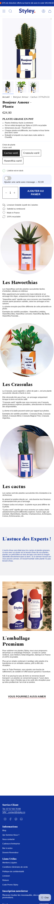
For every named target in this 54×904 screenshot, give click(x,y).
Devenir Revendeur (10, 853)
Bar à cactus (7, 848)
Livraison (6, 876)
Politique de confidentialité (13, 871)
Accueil (6, 96)
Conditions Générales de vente (15, 867)
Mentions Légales (9, 863)
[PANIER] (50, 11)
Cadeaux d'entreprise (11, 844)
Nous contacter (8, 839)
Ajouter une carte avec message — (24, 182)
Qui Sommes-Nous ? (10, 835)
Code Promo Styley (10, 885)
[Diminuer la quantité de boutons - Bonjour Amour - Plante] (5, 193)
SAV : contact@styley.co (13, 812)
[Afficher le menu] (4, 11)
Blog (4, 830)
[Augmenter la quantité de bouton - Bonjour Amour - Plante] (15, 193)
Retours (5, 880)
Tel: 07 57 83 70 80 (11, 809)
